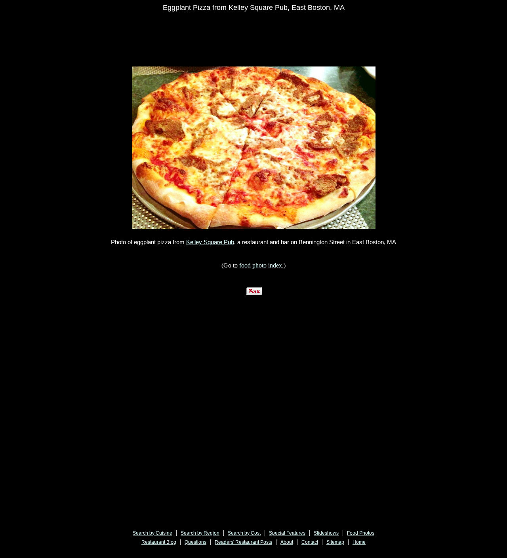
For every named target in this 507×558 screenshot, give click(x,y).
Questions (195, 542)
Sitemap (335, 542)
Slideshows (326, 533)
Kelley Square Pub (210, 242)
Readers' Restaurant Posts (243, 542)
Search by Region (200, 533)
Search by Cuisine (152, 533)
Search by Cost (244, 533)
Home (359, 542)
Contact (309, 542)
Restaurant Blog (158, 542)
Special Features (287, 533)
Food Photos (360, 533)
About (286, 542)
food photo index (260, 265)
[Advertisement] (260, 34)
